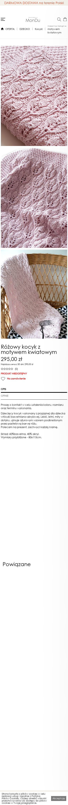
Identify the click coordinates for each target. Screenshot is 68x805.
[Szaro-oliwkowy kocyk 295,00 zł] (18, 675)
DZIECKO (25, 29)
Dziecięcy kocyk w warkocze (50, 717)
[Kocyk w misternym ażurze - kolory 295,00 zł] (18, 606)
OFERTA (9, 29)
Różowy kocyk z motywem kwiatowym (57, 29)
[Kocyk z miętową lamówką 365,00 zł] (50, 606)
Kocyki (39, 29)
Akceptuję (58, 798)
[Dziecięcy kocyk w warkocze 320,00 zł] (50, 675)
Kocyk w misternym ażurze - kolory (17, 648)
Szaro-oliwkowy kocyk (18, 716)
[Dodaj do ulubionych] (3, 378)
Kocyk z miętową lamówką (50, 648)
